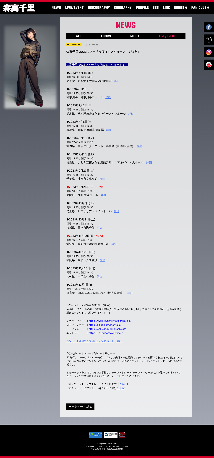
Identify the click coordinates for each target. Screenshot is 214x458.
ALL (78, 36)
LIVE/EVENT (167, 36)
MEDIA (134, 36)
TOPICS (106, 36)
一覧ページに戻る (81, 406)
